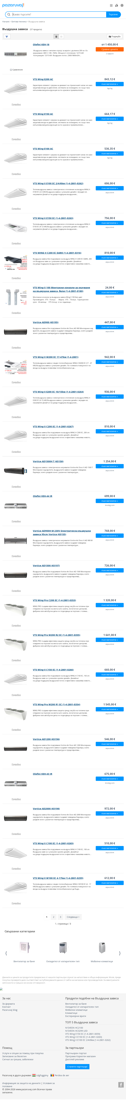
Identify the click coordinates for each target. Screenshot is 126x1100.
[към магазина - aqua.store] (18, 193)
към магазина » (110, 84)
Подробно (16, 104)
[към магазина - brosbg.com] (18, 505)
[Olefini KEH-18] (18, 54)
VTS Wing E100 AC (43, 148)
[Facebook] (121, 1084)
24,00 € (109, 287)
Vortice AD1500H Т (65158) (48, 461)
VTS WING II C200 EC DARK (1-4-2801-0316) (57, 252)
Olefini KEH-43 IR (42, 773)
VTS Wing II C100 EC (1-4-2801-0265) (53, 843)
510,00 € (109, 843)
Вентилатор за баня (24, 961)
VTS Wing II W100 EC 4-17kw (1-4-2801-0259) (58, 878)
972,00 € (109, 808)
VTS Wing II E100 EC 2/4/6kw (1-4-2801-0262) (58, 183)
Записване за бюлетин (14, 1056)
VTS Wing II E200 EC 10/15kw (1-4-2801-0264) (58, 391)
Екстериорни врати (75, 1016)
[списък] (56, 36)
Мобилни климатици (102, 961)
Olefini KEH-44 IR (42, 496)
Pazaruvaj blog (9, 1009)
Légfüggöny (42, 1075)
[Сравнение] (116, 5)
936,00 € (109, 392)
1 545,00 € (109, 704)
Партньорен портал (76, 1053)
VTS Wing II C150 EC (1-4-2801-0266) (53, 669)
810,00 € (109, 253)
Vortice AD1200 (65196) (46, 739)
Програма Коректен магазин (80, 1056)
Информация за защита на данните (21, 1083)
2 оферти (110, 53)
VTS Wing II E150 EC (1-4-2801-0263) (53, 218)
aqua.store (110, 192)
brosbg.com (109, 505)
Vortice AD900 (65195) (45, 322)
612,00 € (109, 878)
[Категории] (111, 5)
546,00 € (109, 739)
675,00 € (109, 774)
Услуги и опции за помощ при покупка (22, 1053)
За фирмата (8, 1003)
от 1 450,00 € (110, 44)
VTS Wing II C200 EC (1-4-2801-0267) (53, 426)
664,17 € (109, 114)
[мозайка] (61, 36)
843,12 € (109, 79)
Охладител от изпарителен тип (63, 961)
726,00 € (109, 565)
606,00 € (109, 183)
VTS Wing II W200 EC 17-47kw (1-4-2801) (55, 357)
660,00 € (109, 669)
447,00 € (109, 322)
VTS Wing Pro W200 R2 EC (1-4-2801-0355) (56, 635)
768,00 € (109, 531)
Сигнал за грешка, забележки (17, 1059)
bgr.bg (109, 88)
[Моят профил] (122, 5)
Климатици (71, 1012)
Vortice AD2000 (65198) (46, 808)
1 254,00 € (109, 461)
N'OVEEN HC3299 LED (76, 1030)
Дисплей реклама (74, 1059)
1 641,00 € (109, 635)
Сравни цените (110, 49)
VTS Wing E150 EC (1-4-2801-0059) (82, 1033)
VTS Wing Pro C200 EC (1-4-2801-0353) (54, 600)
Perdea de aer (62, 1075)
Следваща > (73, 916)
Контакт (6, 1006)
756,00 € (109, 218)
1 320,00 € (109, 600)
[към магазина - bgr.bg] (18, 88)
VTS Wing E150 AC (43, 114)
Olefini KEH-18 (41, 44)
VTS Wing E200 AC (43, 79)
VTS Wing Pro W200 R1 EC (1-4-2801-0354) (56, 704)
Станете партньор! (77, 1066)
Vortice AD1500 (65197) (46, 565)
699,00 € (109, 496)
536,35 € (109, 148)
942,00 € (109, 357)
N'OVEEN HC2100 (74, 1027)
